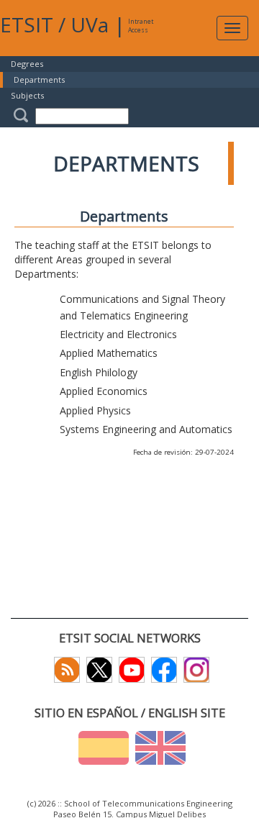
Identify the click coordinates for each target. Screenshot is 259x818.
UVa (90, 24)
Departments (39, 79)
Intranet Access (140, 25)
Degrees (27, 63)
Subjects (27, 95)
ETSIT (26, 24)
